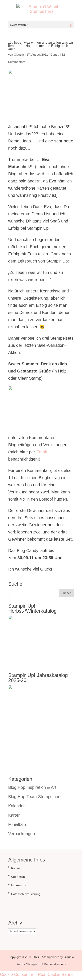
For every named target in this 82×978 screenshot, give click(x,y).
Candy (54, 54)
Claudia (19, 54)
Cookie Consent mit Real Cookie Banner (37, 974)
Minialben (17, 824)
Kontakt (16, 868)
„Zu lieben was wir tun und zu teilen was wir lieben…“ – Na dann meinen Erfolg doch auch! (40, 46)
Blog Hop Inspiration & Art (32, 787)
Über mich (18, 876)
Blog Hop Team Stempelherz (35, 796)
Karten (14, 815)
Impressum (18, 885)
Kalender (16, 806)
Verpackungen (21, 833)
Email (41, 452)
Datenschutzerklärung (25, 894)
